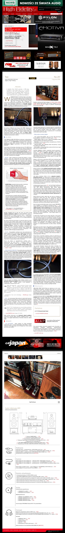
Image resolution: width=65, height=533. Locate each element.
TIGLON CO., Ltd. (13, 32)
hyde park (30, 14)
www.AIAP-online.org (39, 333)
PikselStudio (50, 531)
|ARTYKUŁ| (36, 453)
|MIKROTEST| (40, 525)
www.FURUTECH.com (10, 313)
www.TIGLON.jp (9, 40)
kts (35, 530)
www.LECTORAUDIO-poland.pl (42, 313)
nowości (24, 14)
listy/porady (18, 14)
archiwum (36, 14)
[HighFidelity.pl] (32, 79)
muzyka (12, 14)
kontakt (41, 14)
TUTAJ (30, 150)
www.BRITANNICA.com (9, 209)
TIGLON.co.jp (25, 294)
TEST (39, 436)
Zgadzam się (41, 9)
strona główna (6, 14)
